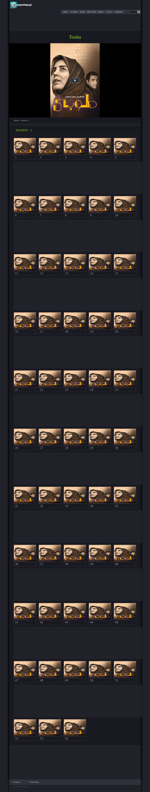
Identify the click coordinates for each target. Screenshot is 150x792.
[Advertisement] (78, 177)
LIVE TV (109, 12)
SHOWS (82, 12)
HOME (65, 12)
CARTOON (118, 12)
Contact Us (16, 782)
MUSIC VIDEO (91, 12)
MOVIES (100, 12)
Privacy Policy (34, 782)
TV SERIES (73, 12)
